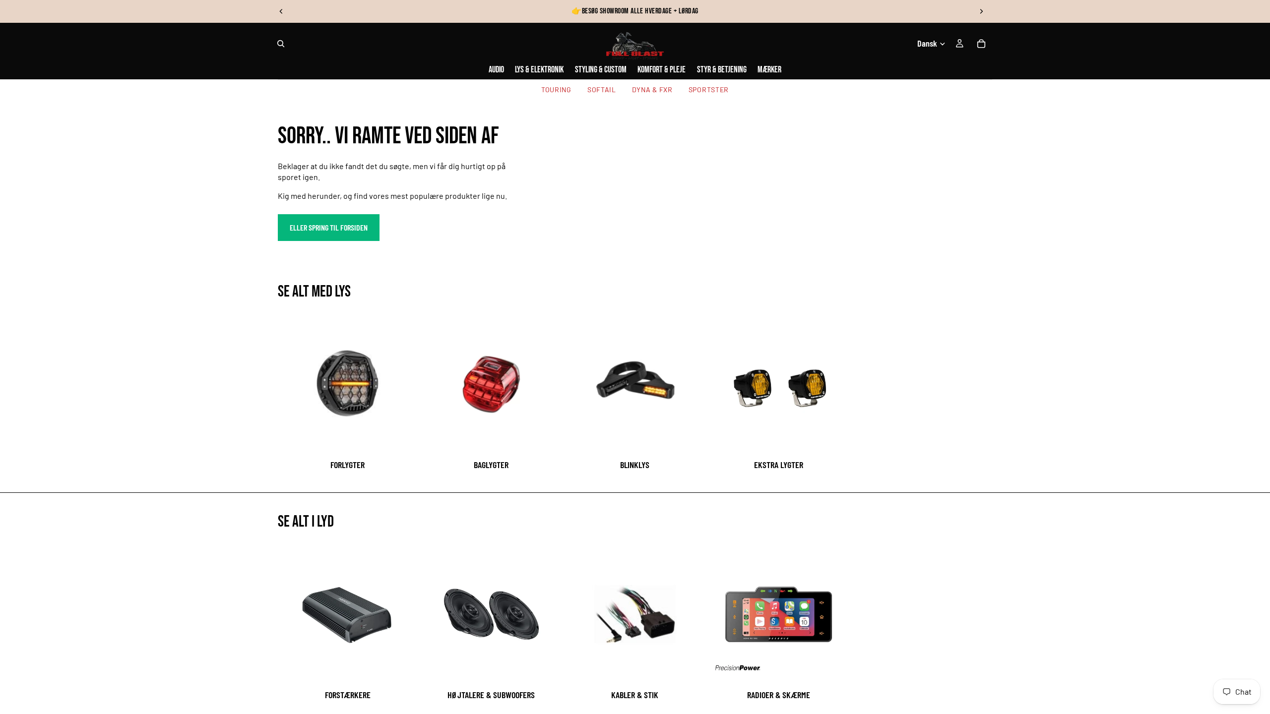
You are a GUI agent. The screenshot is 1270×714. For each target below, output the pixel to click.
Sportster (709, 89)
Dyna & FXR (652, 89)
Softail (601, 89)
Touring (556, 89)
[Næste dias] (981, 11)
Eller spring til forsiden (329, 227)
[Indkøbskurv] (981, 44)
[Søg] (281, 44)
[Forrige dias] (281, 11)
